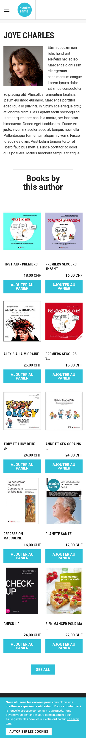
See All (43, 669)
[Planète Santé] (24, 9)
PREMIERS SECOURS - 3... (62, 356)
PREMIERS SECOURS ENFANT (61, 266)
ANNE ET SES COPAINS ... (63, 446)
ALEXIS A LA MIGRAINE (21, 354)
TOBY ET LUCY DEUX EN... (19, 446)
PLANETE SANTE (58, 534)
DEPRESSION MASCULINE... (14, 536)
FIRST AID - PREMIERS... (21, 264)
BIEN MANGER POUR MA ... (63, 626)
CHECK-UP (11, 624)
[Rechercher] (80, 15)
